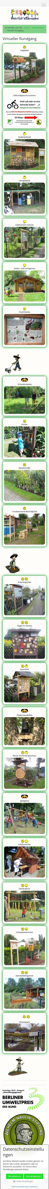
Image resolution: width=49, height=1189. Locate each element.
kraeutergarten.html (24, 596)
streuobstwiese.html (24, 396)
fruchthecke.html (24, 326)
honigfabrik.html (24, 195)
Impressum (33, 1187)
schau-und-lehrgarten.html (24, 282)
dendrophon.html (24, 903)
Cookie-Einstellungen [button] (24, 1181)
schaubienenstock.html (24, 946)
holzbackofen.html (24, 858)
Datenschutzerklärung (19, 1187)
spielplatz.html (24, 814)
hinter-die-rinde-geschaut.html (24, 770)
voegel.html (24, 640)
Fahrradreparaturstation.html (24, 107)
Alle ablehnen (14, 1176)
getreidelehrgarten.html (24, 990)
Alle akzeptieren (33, 1176)
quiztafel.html (24, 683)
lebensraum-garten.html (24, 239)
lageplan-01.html (24, 64)
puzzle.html (24, 438)
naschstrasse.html (24, 482)
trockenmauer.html (24, 526)
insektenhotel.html (24, 151)
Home (26, 27)
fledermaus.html (24, 727)
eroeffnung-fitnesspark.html (24, 1033)
